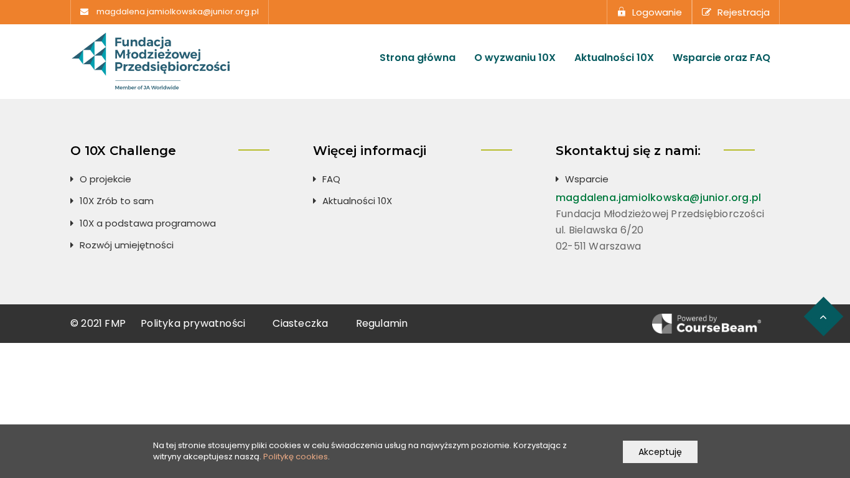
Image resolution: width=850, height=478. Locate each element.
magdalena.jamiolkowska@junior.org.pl (177, 11)
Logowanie (657, 12)
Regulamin (382, 323)
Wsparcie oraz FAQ (721, 58)
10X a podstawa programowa (148, 223)
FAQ (331, 178)
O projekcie (105, 178)
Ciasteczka (300, 323)
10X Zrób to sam (117, 200)
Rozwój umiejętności (127, 244)
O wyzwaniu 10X (515, 58)
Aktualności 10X (614, 58)
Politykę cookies (295, 456)
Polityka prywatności (193, 323)
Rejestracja (743, 12)
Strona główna (417, 58)
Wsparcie (587, 178)
